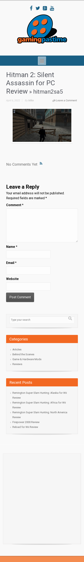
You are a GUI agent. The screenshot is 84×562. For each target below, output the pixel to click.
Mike (31, 100)
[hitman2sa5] (42, 125)
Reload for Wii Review (25, 427)
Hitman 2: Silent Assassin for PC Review (30, 83)
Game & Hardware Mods (26, 359)
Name (11, 247)
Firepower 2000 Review (26, 422)
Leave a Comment (66, 100)
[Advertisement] (42, 498)
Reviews (17, 364)
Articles (16, 349)
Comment (14, 205)
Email (11, 263)
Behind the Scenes (23, 354)
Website (12, 279)
